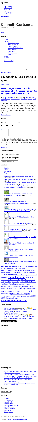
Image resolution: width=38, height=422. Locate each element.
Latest (6, 169)
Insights (6, 41)
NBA (2, 282)
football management (23, 275)
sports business (30, 288)
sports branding (18, 288)
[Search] (26, 69)
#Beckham (13, 315)
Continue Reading (6, 115)
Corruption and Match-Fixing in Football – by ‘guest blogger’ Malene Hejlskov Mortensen (19, 186)
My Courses (8, 6)
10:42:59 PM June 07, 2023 (27, 316)
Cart (5, 11)
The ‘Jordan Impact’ (10, 381)
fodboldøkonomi (7, 270)
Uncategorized (8, 412)
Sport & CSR (12, 51)
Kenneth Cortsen (15, 25)
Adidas (10, 266)
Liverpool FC (5, 280)
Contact (6, 57)
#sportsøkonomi (9, 310)
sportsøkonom (15, 296)
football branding (16, 273)
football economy (8, 275)
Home (6, 39)
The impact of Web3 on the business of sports (22, 217)
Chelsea (25, 266)
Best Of (10, 54)
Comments (7, 171)
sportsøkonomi (26, 296)
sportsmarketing (5, 293)
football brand (5, 273)
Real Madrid (27, 282)
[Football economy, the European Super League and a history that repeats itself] (6, 229)
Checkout (7, 9)
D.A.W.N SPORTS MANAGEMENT (17, 419)
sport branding (10, 284)
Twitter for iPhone (21, 311)
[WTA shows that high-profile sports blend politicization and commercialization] (6, 223)
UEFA (34, 296)
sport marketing (17, 286)
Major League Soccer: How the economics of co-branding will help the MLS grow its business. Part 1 (19, 90)
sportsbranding (6, 288)
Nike (9, 282)
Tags (5, 173)
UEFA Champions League (9, 298)
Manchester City (15, 280)
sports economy (8, 291)
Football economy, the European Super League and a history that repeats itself (20, 230)
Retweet (10, 313)
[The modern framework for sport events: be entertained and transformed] (6, 194)
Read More (4, 147)
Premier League (17, 282)
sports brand (28, 286)
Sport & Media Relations (15, 48)
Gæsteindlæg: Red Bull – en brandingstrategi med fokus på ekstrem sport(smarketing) (20, 372)
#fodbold (11, 308)
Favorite (15, 313)
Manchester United (28, 280)
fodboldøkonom (20, 268)
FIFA (13, 268)
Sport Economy (12, 46)
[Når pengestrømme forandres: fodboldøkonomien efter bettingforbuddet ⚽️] (6, 201)
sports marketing (17, 293)
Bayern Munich (17, 266)
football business (29, 273)
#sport (6, 308)
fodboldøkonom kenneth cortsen (24, 270)
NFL (6, 282)
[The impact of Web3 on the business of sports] (6, 217)
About (6, 56)
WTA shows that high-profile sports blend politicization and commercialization (18, 224)
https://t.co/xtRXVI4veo (21, 310)
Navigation (5, 16)
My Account (8, 8)
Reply (6, 313)
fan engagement (32, 266)
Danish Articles (12, 53)
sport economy (21, 284)
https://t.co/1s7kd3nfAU (11, 316)
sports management (23, 291)
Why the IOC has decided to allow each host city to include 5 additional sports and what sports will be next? (20, 375)
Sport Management (13, 43)
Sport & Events (12, 49)
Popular (6, 168)
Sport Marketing (13, 44)
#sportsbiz (4, 266)
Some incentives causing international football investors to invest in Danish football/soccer (20, 210)
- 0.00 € (8, 61)
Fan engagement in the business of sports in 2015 (18, 176)
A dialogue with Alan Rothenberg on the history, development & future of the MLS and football (18, 378)
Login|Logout (8, 13)
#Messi (6, 315)
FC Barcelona (6, 268)
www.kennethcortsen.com (14, 300)
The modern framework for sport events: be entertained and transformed (19, 194)
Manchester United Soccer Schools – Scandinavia (18, 179)
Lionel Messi (29, 278)
